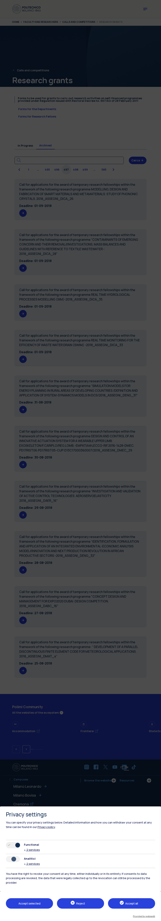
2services (32, 850)
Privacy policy (46, 827)
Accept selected (29, 903)
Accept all (131, 903)
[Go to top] (155, 916)
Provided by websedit (144, 916)
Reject (80, 903)
